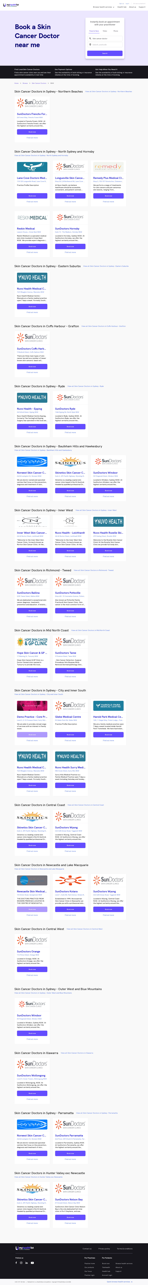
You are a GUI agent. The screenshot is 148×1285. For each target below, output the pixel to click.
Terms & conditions (125, 1249)
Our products (89, 1267)
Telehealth (106, 1267)
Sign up (121, 3)
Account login (107, 1275)
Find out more (32, 138)
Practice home (90, 1263)
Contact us (87, 1249)
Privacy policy (104, 1249)
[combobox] (105, 38)
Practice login (90, 1275)
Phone (116, 31)
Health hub (122, 7)
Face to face (94, 31)
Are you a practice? (139, 3)
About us (132, 7)
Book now (105, 1263)
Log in (127, 3)
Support (142, 7)
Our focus (88, 1271)
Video (105, 31)
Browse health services (124, 1263)
